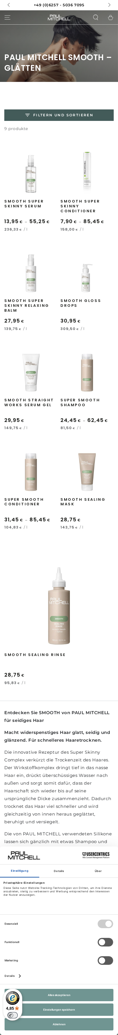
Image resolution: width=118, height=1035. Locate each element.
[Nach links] (9, 5)
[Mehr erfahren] (59, 5)
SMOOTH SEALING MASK (82, 502)
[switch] (12, 1015)
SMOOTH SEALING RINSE (35, 655)
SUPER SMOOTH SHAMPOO (80, 403)
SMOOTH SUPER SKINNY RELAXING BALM (26, 305)
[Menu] (7, 17)
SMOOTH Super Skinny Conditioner (80, 206)
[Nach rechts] (109, 5)
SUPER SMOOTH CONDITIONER (24, 502)
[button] (95, 17)
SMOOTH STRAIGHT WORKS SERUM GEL (29, 403)
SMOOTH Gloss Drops (80, 303)
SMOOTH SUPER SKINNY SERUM (24, 204)
